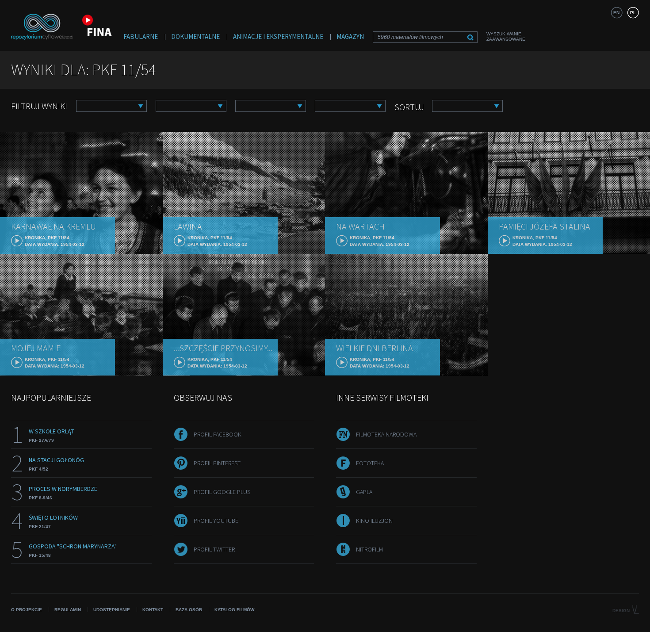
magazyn (350, 36)
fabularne (140, 36)
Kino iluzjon (374, 521)
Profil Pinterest (217, 463)
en (616, 12)
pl (633, 12)
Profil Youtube (216, 521)
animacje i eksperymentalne (278, 36)
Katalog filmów (234, 609)
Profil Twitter (214, 549)
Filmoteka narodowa (386, 434)
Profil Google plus (222, 492)
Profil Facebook (217, 434)
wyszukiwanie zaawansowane (505, 36)
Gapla (364, 492)
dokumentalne (195, 36)
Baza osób (189, 609)
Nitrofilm (369, 549)
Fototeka (370, 463)
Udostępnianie (111, 609)
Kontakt (152, 609)
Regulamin (67, 609)
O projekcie (26, 609)
